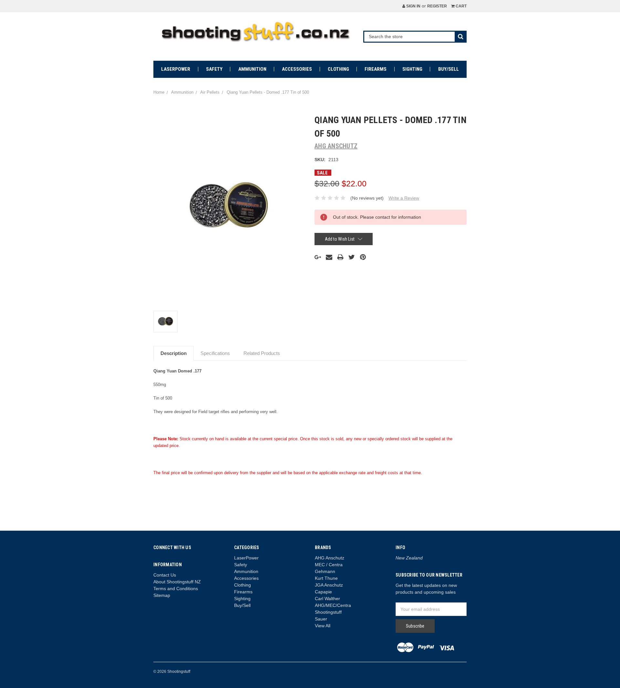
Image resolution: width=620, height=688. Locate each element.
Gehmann (325, 571)
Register (437, 6)
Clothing (338, 69)
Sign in (412, 6)
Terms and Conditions (175, 588)
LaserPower (175, 69)
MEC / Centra (329, 564)
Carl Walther (327, 598)
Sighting (412, 69)
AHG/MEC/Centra (333, 605)
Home (158, 92)
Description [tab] (173, 353)
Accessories (297, 69)
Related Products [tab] (261, 353)
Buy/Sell (448, 69)
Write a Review (403, 198)
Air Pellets (210, 92)
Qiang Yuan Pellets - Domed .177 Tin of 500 (268, 92)
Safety (214, 69)
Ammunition (252, 69)
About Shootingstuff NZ (177, 581)
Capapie (323, 591)
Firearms (376, 69)
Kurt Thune (326, 578)
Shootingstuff (328, 612)
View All (322, 625)
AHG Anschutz (329, 557)
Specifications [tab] (215, 353)
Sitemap (161, 595)
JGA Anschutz (329, 585)
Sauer (321, 618)
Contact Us (164, 575)
